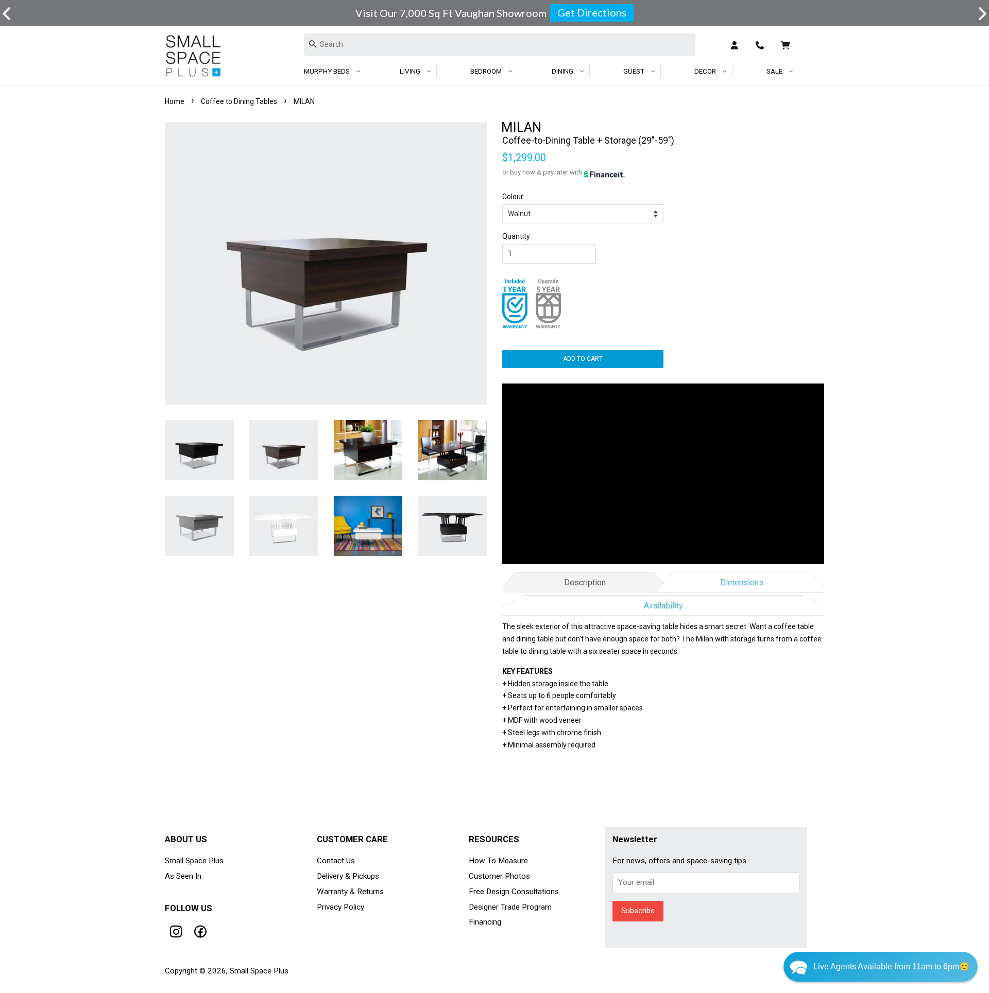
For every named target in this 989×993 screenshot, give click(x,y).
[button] (880, 967)
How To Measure (498, 860)
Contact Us (336, 860)
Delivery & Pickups (348, 876)
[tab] (584, 581)
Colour (512, 197)
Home (174, 101)
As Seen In (183, 876)
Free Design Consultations (514, 891)
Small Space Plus (194, 860)
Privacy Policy (340, 907)
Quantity (516, 236)
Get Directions (591, 12)
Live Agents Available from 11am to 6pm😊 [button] (891, 966)
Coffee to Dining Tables (239, 101)
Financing (485, 922)
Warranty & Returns (350, 891)
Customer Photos (499, 876)
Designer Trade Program (510, 907)
